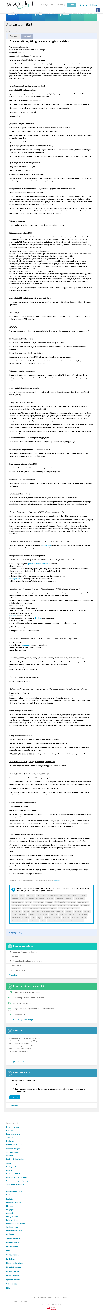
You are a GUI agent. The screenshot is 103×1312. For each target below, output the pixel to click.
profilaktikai (16, 917)
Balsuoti (14, 1097)
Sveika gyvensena (64, 13)
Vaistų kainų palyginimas (15, 1184)
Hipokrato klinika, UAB (22, 1003)
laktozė (25, 908)
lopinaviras (34, 908)
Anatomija (10, 1213)
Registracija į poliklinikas (15, 1159)
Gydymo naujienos (13, 1255)
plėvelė (14, 914)
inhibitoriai (35, 905)
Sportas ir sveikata (13, 1280)
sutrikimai (66, 917)
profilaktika (83, 914)
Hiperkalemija (15, 965)
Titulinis (9, 32)
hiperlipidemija (60, 902)
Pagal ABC (10, 1131)
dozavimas (59, 899)
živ (82, 921)
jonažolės (52, 905)
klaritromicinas (73, 905)
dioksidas (49, 899)
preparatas (63, 914)
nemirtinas (35, 911)
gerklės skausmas (34, 564)
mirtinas (70, 908)
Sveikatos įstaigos (38, 13)
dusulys (50, 662)
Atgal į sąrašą (16, 932)
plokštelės (22, 914)
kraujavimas (46, 545)
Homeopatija (77, 14)
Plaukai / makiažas (13, 1276)
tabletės (83, 917)
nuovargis (69, 911)
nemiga (26, 911)
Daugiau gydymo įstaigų (23, 1020)
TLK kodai (9, 1138)
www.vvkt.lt (57, 880)
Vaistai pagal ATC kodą (14, 1174)
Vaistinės (9, 1156)
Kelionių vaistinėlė (13, 1220)
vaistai (43, 921)
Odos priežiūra (11, 1284)
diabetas (15, 899)
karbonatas (62, 905)
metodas (53, 908)
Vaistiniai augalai (12, 1195)
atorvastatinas (53, 895)
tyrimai (24, 921)
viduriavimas (62, 921)
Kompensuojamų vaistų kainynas (18, 1181)
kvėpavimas (16, 908)
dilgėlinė (38, 618)
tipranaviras (16, 921)
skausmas (56, 917)
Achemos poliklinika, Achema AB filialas (28, 998)
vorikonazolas (74, 921)
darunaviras (72, 895)
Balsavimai (13, 1105)
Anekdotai (10, 1234)
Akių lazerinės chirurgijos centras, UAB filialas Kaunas (33, 1009)
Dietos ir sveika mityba (14, 1263)
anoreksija (30, 895)
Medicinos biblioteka (14, 1231)
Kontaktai (83, 5)
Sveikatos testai (12, 1227)
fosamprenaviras (17, 902)
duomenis (68, 899)
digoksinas (30, 899)
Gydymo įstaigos (12, 1152)
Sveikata (51, 14)
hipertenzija (71, 902)
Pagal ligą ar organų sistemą (16, 1177)
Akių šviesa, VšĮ (19, 1014)
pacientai (78, 911)
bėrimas (63, 895)
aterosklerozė (41, 895)
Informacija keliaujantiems (15, 1224)
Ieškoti (71, 5)
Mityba (8, 1251)
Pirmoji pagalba (12, 1217)
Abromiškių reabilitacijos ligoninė (26, 993)
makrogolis (44, 908)
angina (22, 895)
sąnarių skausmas (15, 579)
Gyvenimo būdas (12, 1243)
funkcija (28, 902)
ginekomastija (38, 902)
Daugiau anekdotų (16, 1062)
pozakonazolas (42, 914)
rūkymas (48, 917)
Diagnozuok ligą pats (14, 1145)
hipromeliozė (16, 905)
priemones (73, 914)
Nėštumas (10, 1141)
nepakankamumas (47, 911)
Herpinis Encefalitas (18, 970)
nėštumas (59, 911)
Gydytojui (27, 36)
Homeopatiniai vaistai (14, 1191)
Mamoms (9, 1206)
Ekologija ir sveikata (13, 1267)
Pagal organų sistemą (14, 1134)
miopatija (62, 908)
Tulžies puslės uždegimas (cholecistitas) (26, 961)
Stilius (8, 1288)
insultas (44, 905)
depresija (82, 895)
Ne (16, 1084)
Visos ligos (13, 975)
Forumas (90, 14)
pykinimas (25, 917)
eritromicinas (79, 899)
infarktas (26, 905)
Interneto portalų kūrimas (51, 1305)
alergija (14, 895)
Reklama (93, 5)
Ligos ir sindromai (12, 13)
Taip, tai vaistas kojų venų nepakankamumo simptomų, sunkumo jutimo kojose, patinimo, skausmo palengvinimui (51, 1090)
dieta (22, 899)
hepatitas (13, 616)
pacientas (87, 911)
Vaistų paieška (11, 1167)
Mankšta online (12, 1247)
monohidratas (16, 911)
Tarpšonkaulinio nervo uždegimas (24, 952)
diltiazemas (40, 899)
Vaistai (26, 14)
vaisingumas (34, 921)
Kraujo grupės (11, 1210)
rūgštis (40, 917)
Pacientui (13, 36)
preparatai (53, 914)
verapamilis (52, 921)
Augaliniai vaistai (12, 1188)
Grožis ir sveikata (12, 1271)
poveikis (32, 914)
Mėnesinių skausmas (14, 1203)
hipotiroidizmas (83, 902)
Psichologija (10, 1259)
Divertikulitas (15, 956)
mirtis (77, 908)
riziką (33, 917)
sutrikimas (75, 917)
